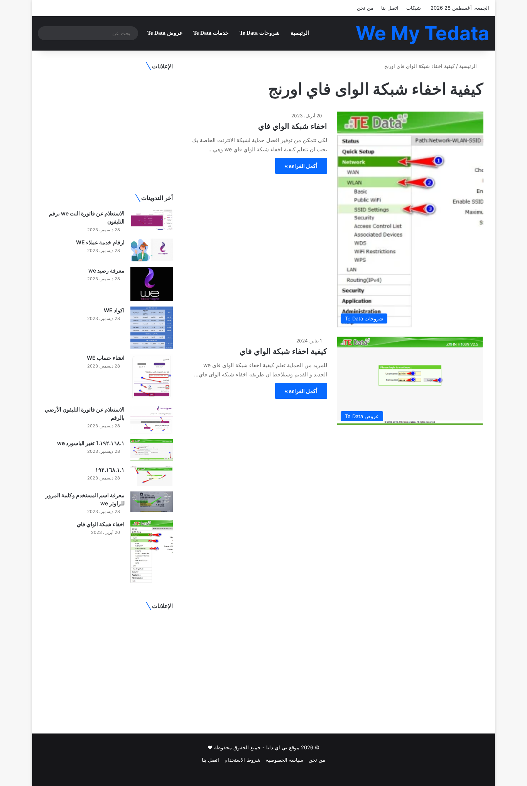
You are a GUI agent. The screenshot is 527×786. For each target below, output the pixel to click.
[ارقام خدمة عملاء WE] (151, 250)
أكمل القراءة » (301, 166)
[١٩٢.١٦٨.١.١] (151, 476)
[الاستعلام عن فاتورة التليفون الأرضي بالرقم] (151, 420)
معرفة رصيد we (106, 270)
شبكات (413, 8)
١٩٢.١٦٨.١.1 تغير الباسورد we (91, 443)
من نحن (365, 8)
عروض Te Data (164, 33)
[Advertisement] (108, 126)
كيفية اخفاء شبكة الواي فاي (283, 351)
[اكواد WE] (151, 328)
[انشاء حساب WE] (151, 377)
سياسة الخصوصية (284, 760)
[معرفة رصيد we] (151, 284)
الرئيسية (300, 33)
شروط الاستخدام (242, 760)
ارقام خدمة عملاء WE (100, 242)
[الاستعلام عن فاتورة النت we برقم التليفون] (151, 220)
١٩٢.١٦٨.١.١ (110, 469)
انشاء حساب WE (106, 357)
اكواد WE (114, 310)
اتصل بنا (390, 8)
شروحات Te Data (260, 33)
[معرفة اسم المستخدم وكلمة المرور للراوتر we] (151, 501)
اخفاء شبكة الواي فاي (292, 126)
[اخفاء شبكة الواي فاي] (151, 551)
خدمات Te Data (211, 33)
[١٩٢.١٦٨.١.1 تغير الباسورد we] (151, 450)
